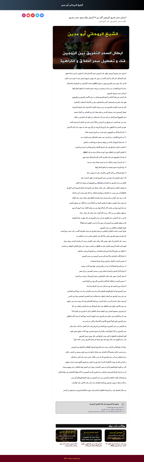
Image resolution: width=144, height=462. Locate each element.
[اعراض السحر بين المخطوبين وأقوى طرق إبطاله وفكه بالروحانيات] (91, 436)
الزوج (116, 142)
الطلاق (95, 83)
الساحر (87, 112)
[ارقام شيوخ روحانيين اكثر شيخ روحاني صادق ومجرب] (66, 436)
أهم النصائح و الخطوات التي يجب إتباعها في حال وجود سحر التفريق (104, 411)
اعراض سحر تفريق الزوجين (115, 407)
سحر (98, 231)
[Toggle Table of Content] (122, 404)
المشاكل (100, 183)
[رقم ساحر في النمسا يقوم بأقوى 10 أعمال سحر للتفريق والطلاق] (115, 436)
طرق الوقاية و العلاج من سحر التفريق (111, 409)
